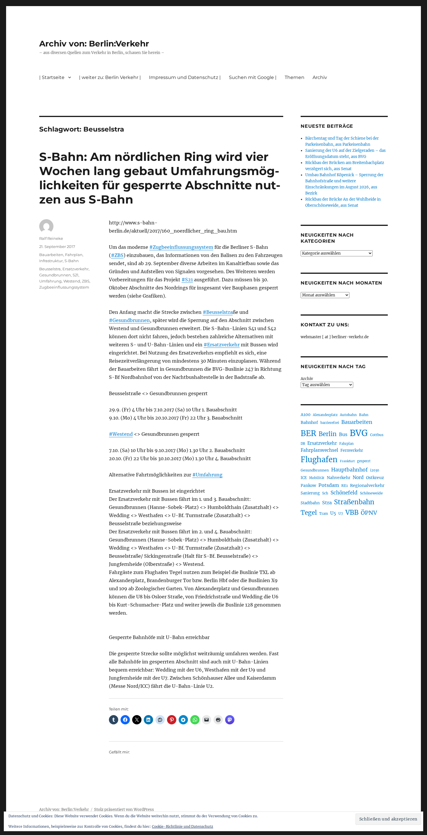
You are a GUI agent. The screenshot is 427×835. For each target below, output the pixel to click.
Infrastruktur (51, 260)
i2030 (374, 470)
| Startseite (51, 77)
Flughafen (319, 459)
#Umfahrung (207, 475)
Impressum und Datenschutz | (185, 77)
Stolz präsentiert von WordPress (124, 809)
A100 (306, 414)
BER (308, 433)
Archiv (307, 378)
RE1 (344, 485)
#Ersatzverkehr (222, 345)
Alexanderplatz (325, 415)
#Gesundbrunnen (129, 320)
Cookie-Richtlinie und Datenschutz (182, 826)
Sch (325, 493)
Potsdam (328, 485)
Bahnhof (309, 422)
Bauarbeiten (51, 254)
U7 (340, 513)
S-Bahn (71, 260)
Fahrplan (73, 254)
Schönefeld (344, 493)
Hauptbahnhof (349, 470)
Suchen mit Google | (253, 77)
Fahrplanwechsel (319, 450)
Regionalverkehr (367, 485)
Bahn (363, 415)
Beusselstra (50, 269)
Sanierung (310, 493)
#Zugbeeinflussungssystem (181, 247)
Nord (358, 477)
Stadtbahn (310, 503)
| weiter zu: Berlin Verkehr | (110, 77)
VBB (351, 512)
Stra (327, 502)
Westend (71, 281)
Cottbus (376, 435)
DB (303, 444)
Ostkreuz (375, 477)
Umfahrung (50, 281)
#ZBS (117, 255)
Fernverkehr (351, 450)
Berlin (328, 434)
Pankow (308, 485)
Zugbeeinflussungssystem (64, 287)
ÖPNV (369, 512)
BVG (359, 433)
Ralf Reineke (51, 238)
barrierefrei (329, 423)
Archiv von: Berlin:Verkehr (94, 43)
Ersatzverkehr (75, 269)
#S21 (187, 279)
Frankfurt (347, 461)
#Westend (121, 434)
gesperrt (364, 461)
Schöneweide (371, 493)
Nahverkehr (338, 477)
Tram (323, 514)
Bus (343, 434)
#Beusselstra (218, 312)
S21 (75, 275)
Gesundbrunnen (55, 275)
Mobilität (316, 478)
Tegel (309, 513)
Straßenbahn (354, 502)
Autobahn (348, 415)
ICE (304, 478)
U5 (333, 513)
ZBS (85, 281)
